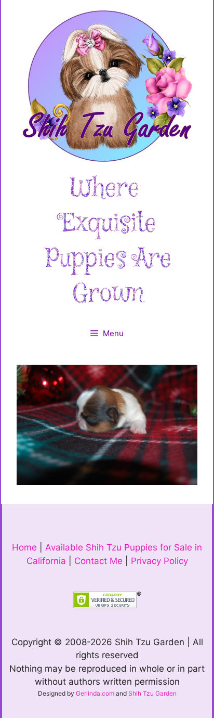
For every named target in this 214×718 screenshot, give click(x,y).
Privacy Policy (159, 561)
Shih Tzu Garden (152, 693)
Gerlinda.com (95, 693)
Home (24, 547)
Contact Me (98, 561)
